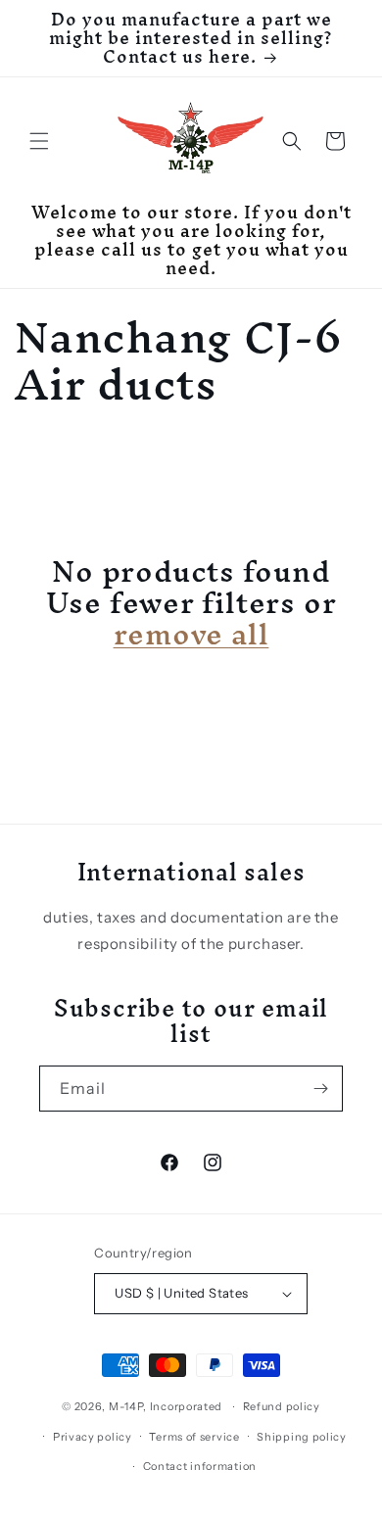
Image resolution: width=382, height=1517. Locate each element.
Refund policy (281, 1406)
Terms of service (194, 1437)
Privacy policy (92, 1437)
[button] (39, 141)
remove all (191, 634)
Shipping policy (302, 1437)
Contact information (200, 1466)
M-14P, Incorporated (165, 1406)
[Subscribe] (320, 1089)
